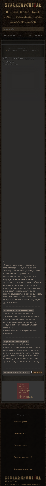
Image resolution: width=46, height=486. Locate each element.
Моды (14, 12)
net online (37, 372)
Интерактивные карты (23, 22)
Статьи (8, 17)
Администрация (20, 422)
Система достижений (23, 457)
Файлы (35, 12)
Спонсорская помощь (23, 469)
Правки (24, 12)
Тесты (38, 17)
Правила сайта (20, 433)
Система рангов (20, 445)
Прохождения (23, 17)
